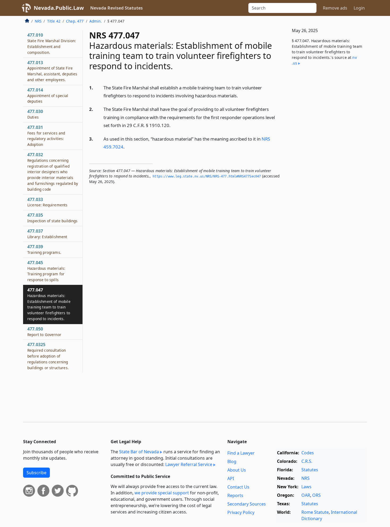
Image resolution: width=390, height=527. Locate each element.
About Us (236, 470)
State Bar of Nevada (139, 452)
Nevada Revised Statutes (116, 8)
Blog (231, 461)
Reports (235, 495)
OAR (305, 495)
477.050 (44, 331)
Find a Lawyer (241, 453)
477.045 (46, 271)
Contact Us (238, 487)
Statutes (309, 470)
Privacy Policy (240, 512)
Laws (306, 487)
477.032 (52, 172)
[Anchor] (241, 95)
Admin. (95, 21)
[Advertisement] (327, 157)
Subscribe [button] (36, 473)
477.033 (47, 202)
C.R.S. (306, 461)
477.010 (51, 43)
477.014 (47, 95)
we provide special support (162, 493)
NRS (38, 21)
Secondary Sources (246, 504)
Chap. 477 (75, 21)
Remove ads (335, 8)
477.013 (52, 71)
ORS (316, 495)
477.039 (44, 249)
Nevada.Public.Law (59, 7)
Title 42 (53, 21)
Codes (307, 453)
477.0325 (48, 356)
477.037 (47, 233)
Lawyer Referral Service (188, 464)
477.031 (46, 135)
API (230, 478)
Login (359, 8)
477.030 (35, 114)
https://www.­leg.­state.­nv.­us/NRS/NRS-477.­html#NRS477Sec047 (207, 176)
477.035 (52, 217)
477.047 (49, 304)
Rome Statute (315, 512)
